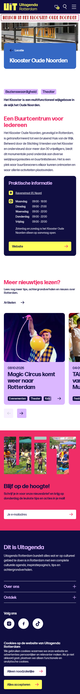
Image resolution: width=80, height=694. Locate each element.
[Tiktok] (38, 623)
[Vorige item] (8, 413)
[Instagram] (9, 623)
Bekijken (60, 398)
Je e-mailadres (17, 515)
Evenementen (17, 398)
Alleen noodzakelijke (20, 671)
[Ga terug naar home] (21, 6)
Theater (49, 92)
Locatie (19, 50)
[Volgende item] (21, 413)
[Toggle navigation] (74, 7)
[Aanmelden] (71, 514)
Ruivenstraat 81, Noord (29, 193)
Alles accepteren (18, 685)
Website (17, 246)
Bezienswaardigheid (21, 92)
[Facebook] (23, 623)
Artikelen (10, 303)
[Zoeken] (65, 7)
